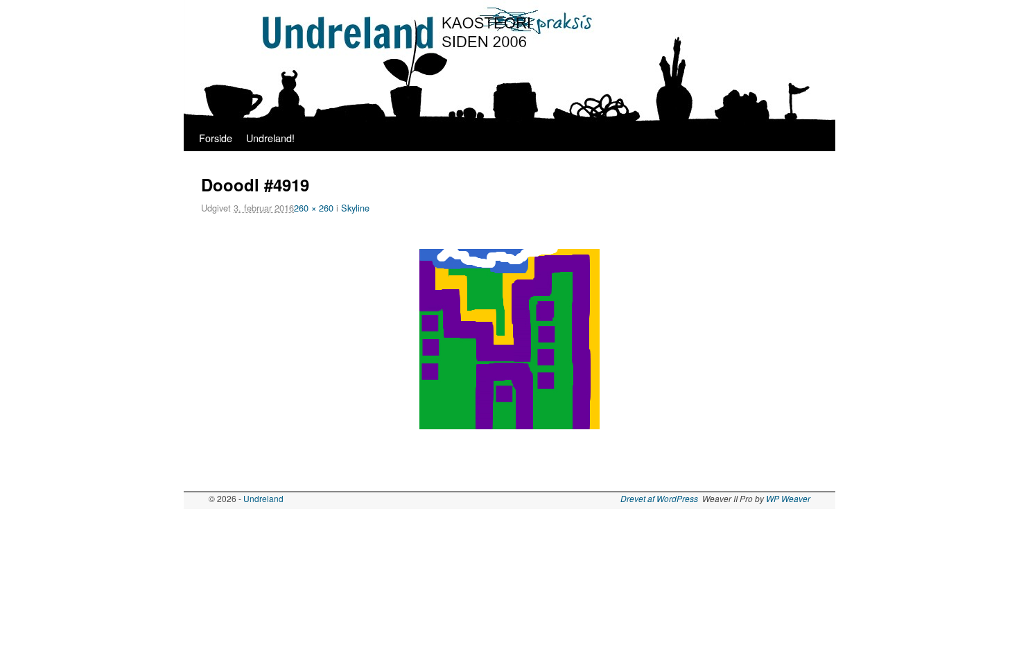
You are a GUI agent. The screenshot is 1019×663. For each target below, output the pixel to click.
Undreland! (270, 137)
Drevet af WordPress (659, 498)
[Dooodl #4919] (509, 339)
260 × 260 (313, 207)
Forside (215, 137)
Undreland (263, 498)
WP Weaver (788, 498)
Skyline (355, 207)
